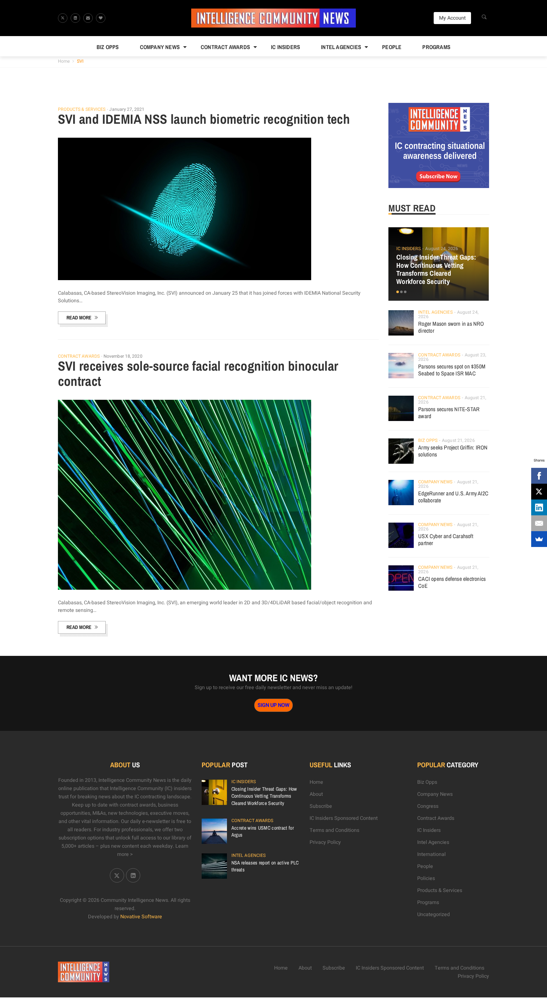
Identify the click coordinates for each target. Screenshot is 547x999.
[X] (539, 492)
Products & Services (82, 109)
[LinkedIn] (539, 507)
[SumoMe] (539, 539)
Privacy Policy (325, 842)
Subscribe (321, 806)
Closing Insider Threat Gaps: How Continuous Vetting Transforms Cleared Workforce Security (436, 269)
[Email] (539, 523)
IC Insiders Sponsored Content (344, 818)
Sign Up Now (273, 705)
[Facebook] (539, 476)
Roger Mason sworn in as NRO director (451, 327)
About (316, 794)
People (391, 47)
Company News (160, 47)
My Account (452, 18)
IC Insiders (285, 47)
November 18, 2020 (123, 356)
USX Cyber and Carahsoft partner (445, 539)
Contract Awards (225, 47)
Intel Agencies (341, 47)
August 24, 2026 (441, 248)
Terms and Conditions (334, 830)
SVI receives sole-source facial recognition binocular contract (198, 373)
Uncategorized (433, 914)
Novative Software (141, 916)
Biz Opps (108, 47)
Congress (427, 806)
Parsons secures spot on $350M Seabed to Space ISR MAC (451, 369)
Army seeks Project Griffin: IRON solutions (452, 450)
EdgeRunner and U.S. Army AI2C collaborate (453, 496)
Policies (426, 878)
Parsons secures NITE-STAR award (449, 412)
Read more (78, 317)
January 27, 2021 (126, 109)
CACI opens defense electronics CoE (452, 582)
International (431, 854)
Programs (436, 47)
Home (64, 61)
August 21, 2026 (458, 440)
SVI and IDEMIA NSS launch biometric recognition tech (204, 119)
